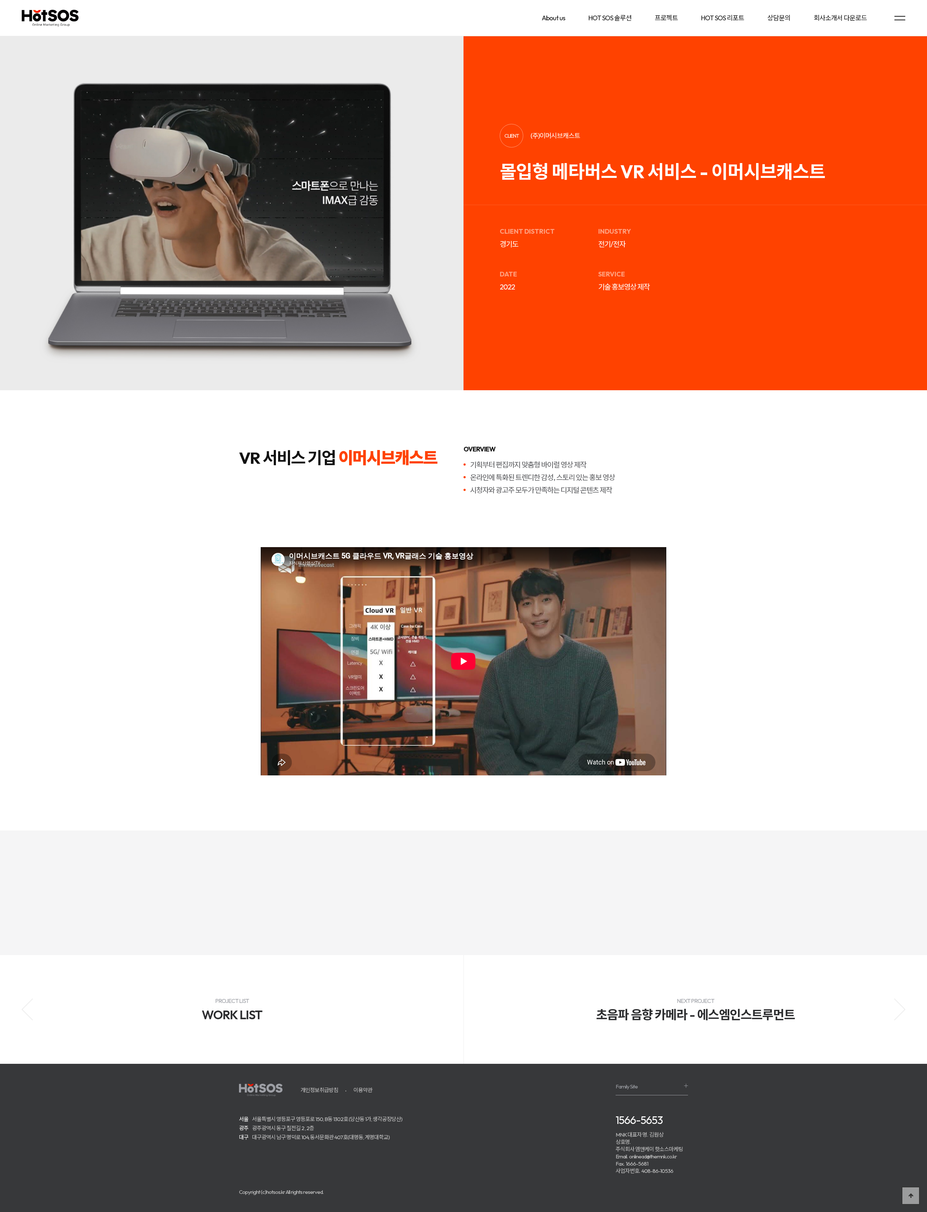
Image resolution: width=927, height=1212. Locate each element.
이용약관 (362, 1090)
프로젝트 (666, 18)
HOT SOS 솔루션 (610, 18)
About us (553, 18)
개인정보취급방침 (319, 1090)
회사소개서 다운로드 (840, 18)
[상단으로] (911, 1196)
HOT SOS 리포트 (722, 18)
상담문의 (778, 18)
